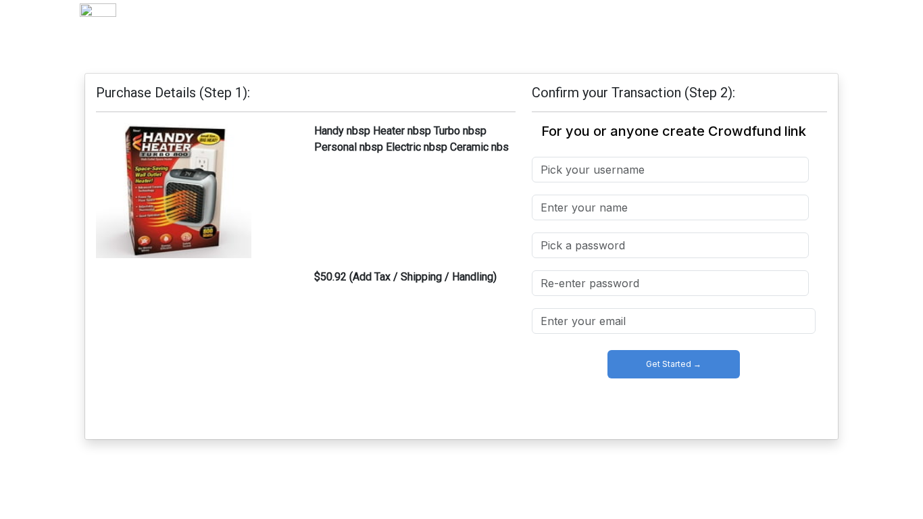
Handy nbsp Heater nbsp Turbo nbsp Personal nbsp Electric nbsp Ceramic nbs (411, 138)
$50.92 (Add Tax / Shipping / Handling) (405, 276)
